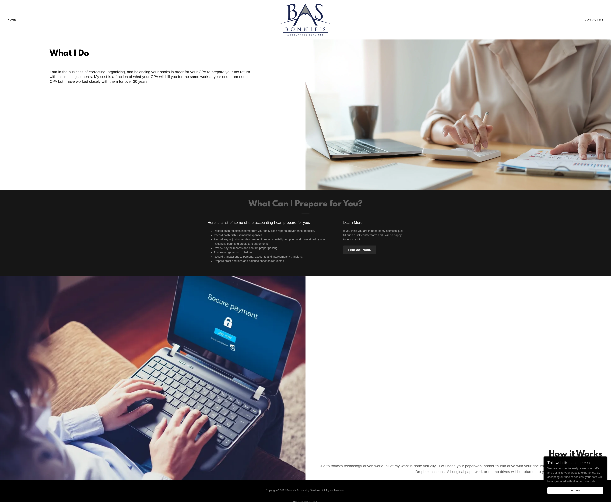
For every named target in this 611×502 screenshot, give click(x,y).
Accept (575, 490)
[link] (305, 19)
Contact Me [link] (594, 19)
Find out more (359, 250)
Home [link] (12, 19)
